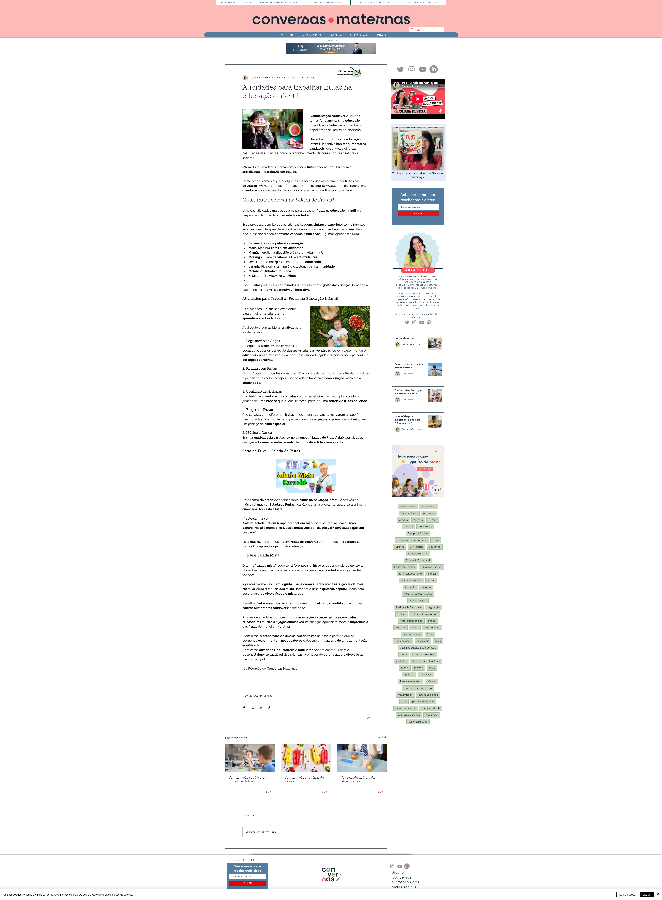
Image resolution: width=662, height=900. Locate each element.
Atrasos (403, 519)
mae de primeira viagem (418, 688)
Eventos (432, 573)
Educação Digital (418, 553)
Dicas (436, 540)
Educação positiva (431, 567)
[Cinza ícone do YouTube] (422, 69)
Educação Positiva (404, 567)
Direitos (399, 546)
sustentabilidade (418, 721)
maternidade (405, 694)
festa (432, 667)
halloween (426, 674)
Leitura (401, 614)
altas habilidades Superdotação (418, 647)
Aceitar (647, 894)
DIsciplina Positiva (418, 533)
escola (404, 667)
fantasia (418, 667)
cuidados (401, 661)
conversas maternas (423, 654)
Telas (438, 641)
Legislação (434, 607)
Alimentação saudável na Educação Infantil (248, 779)
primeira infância (430, 708)
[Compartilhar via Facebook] (244, 707)
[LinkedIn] (433, 69)
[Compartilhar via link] (269, 707)
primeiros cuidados (409, 715)
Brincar (433, 519)
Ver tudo (382, 737)
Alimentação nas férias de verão (304, 779)
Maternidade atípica (411, 620)
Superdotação (403, 641)
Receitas (400, 627)
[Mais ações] (368, 78)
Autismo (418, 519)
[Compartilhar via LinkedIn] (261, 707)
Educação (434, 546)
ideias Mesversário (410, 681)
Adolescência (407, 506)
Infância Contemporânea (418, 593)
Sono (430, 634)
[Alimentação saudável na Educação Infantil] (250, 758)
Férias (431, 580)
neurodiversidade (428, 694)
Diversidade (416, 546)
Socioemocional (412, 634)
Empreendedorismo (410, 573)
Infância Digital (418, 600)
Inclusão (426, 587)
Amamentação (409, 513)
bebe (404, 654)
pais (404, 701)
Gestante (410, 587)
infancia (431, 681)
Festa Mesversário (412, 580)
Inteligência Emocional (409, 607)
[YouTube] (399, 866)
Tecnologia (423, 641)
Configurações (627, 894)
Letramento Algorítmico (424, 614)
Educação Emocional (418, 560)
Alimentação (428, 506)
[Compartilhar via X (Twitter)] (252, 707)
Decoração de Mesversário (412, 540)
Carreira (408, 526)
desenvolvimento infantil (426, 661)
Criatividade (425, 526)
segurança (432, 715)
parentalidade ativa (423, 701)
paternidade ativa (405, 708)
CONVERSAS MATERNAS (257, 695)
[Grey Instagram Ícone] (411, 69)
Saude (414, 627)
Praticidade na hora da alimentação (358, 779)
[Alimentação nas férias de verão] (306, 758)
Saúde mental (432, 627)
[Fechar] (658, 894)
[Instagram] (392, 866)
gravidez (409, 674)
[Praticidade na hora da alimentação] (362, 758)
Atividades (429, 513)
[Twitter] (400, 69)
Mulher (432, 620)
